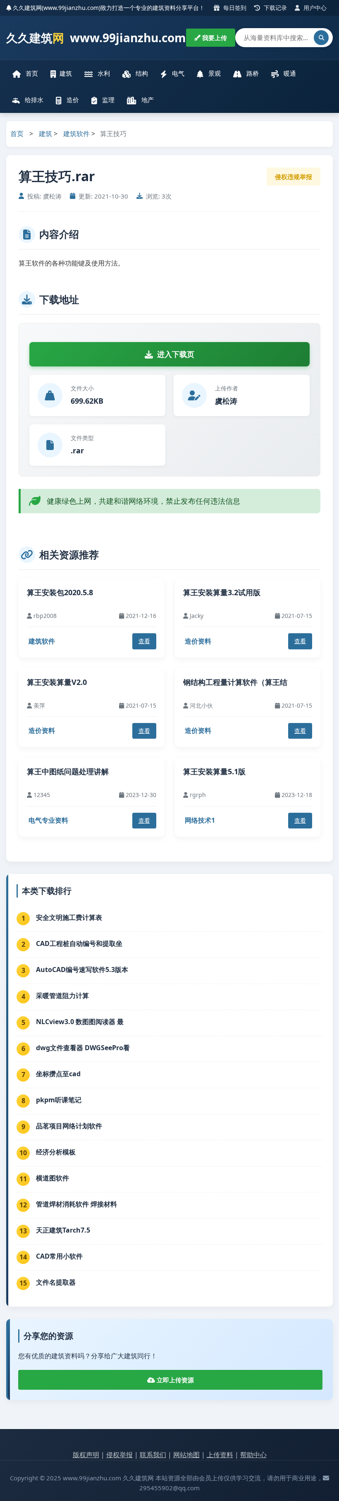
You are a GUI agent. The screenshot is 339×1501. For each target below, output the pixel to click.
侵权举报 (119, 1454)
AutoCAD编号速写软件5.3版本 (82, 969)
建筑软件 (76, 133)
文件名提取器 (56, 1282)
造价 (72, 100)
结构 (141, 73)
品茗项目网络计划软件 (69, 1125)
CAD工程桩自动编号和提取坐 (79, 943)
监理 (107, 100)
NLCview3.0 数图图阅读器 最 (80, 1021)
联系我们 (153, 1454)
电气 (177, 73)
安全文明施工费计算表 (69, 917)
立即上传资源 (174, 1380)
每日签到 (234, 8)
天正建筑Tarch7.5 (63, 1230)
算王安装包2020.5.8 (60, 592)
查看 (144, 641)
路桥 (252, 73)
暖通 (289, 73)
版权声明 (86, 1454)
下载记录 (274, 8)
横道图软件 (52, 1178)
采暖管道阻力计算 (62, 995)
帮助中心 (253, 1454)
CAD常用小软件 (59, 1256)
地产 (147, 100)
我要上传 (214, 38)
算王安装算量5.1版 (214, 771)
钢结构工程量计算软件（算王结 (235, 682)
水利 (103, 73)
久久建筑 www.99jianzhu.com (96, 37)
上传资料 (220, 1454)
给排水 (33, 100)
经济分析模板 (56, 1151)
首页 (31, 73)
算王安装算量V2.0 (57, 682)
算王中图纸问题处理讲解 (68, 771)
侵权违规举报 (293, 176)
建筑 (66, 73)
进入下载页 (175, 354)
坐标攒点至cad (58, 1073)
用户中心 (314, 8)
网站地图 (186, 1454)
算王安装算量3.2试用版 (221, 592)
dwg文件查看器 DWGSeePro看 (83, 1047)
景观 (214, 73)
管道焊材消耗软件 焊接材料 (76, 1204)
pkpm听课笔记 (58, 1099)
